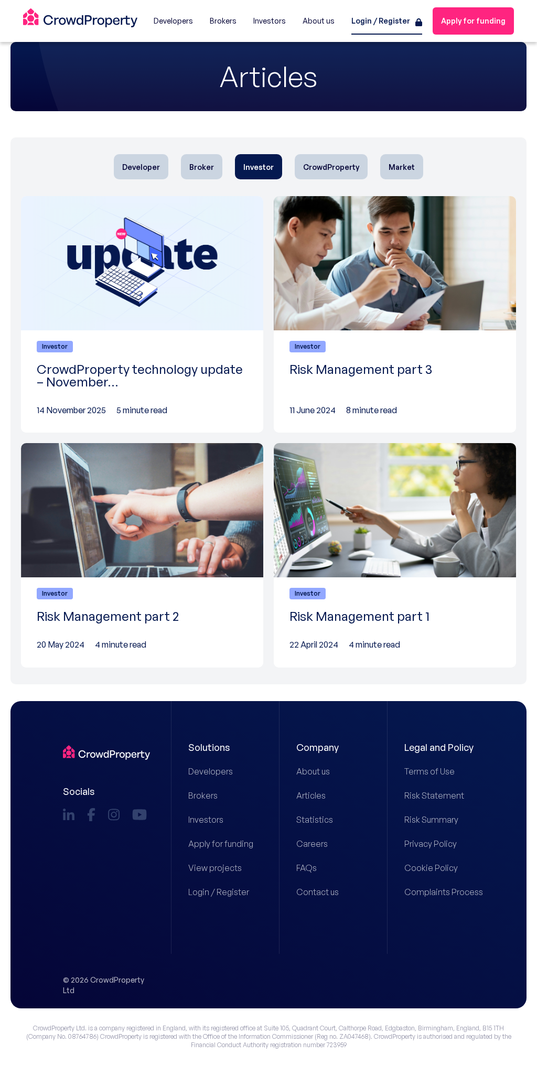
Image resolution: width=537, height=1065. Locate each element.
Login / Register (218, 892)
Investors (205, 819)
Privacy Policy (430, 844)
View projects (215, 868)
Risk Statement (434, 795)
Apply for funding (220, 844)
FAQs (306, 868)
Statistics (314, 819)
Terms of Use (429, 771)
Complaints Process (439, 892)
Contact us (317, 892)
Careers (312, 844)
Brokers (203, 795)
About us (313, 771)
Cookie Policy (431, 868)
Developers (210, 771)
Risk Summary (431, 819)
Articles (311, 795)
